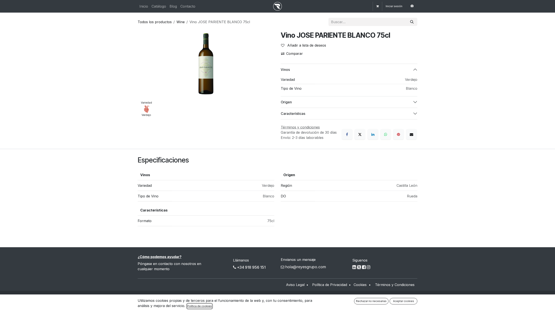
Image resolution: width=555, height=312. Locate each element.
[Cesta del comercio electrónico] (377, 6)
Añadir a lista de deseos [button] (306, 45)
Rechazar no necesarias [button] (371, 301)
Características (293, 113)
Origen (286, 102)
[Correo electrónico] (411, 134)
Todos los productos (155, 22)
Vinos (285, 69)
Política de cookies (199, 306)
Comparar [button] (294, 53)
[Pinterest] (398, 134)
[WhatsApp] (385, 134)
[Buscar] (411, 22)
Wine (180, 22)
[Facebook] (347, 134)
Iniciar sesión (394, 6)
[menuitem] (144, 6)
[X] (360, 134)
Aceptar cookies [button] (403, 301)
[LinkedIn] (373, 134)
